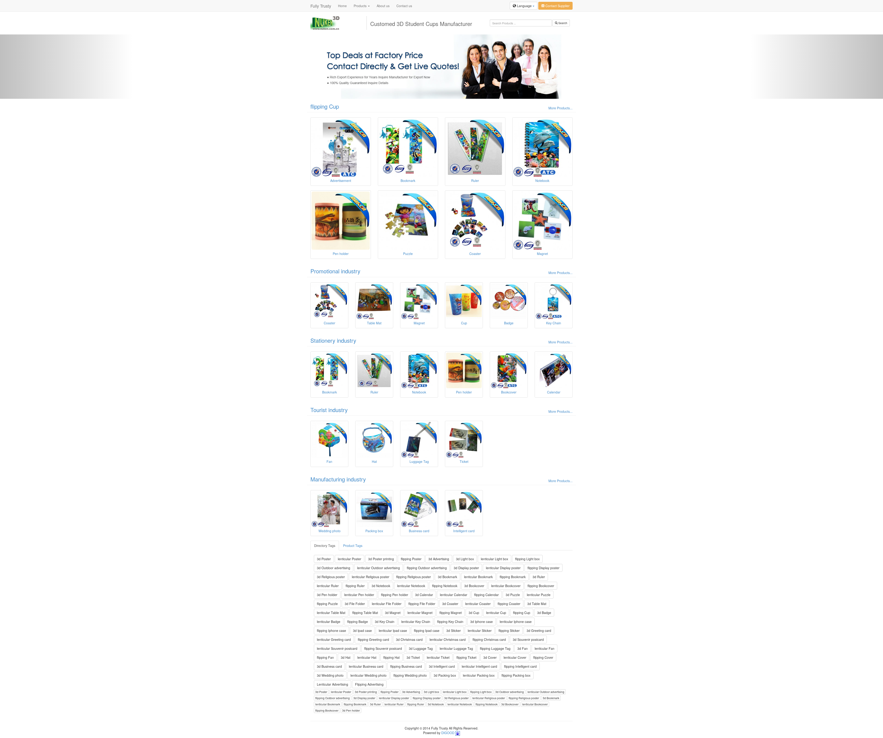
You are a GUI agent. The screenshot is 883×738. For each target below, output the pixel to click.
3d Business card (329, 666)
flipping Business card (406, 666)
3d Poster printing (381, 559)
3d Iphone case (481, 621)
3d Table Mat (536, 603)
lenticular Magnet (420, 612)
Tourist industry (329, 410)
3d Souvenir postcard (528, 639)
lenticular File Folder (386, 603)
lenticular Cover (515, 657)
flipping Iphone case (331, 630)
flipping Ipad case (426, 630)
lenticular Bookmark (478, 576)
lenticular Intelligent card (479, 666)
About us (383, 5)
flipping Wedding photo (410, 675)
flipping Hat (391, 657)
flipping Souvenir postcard (383, 648)
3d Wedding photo (330, 675)
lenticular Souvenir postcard (337, 648)
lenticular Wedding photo (368, 675)
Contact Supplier (557, 5)
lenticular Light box (494, 559)
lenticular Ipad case (393, 630)
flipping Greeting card (373, 639)
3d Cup (474, 612)
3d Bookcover (474, 585)
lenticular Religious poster (370, 576)
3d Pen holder (327, 594)
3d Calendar (424, 594)
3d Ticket (413, 657)
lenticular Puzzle (538, 594)
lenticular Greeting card (334, 639)
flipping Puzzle (327, 603)
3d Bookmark (447, 576)
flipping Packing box (516, 675)
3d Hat (345, 657)
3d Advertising (438, 559)
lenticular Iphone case (516, 621)
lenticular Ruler (328, 585)
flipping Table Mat (365, 612)
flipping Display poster (543, 568)
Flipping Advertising (369, 684)
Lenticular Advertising (332, 684)
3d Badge (544, 612)
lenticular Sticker (480, 630)
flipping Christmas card (489, 639)
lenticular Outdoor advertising (378, 568)
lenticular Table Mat (331, 612)
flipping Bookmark (513, 576)
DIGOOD (447, 732)
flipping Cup (324, 106)
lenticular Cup (496, 612)
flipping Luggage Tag (495, 648)
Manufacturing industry (338, 479)
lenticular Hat (366, 657)
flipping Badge (357, 621)
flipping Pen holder (394, 594)
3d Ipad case (362, 630)
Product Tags (352, 545)
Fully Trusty (320, 6)
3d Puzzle (513, 594)
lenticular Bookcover (506, 585)
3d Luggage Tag (421, 648)
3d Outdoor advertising (333, 568)
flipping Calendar (486, 594)
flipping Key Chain (450, 621)
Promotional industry (335, 271)
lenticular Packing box (479, 675)
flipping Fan (325, 657)
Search (562, 23)
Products (360, 5)
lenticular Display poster (503, 568)
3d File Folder (355, 603)
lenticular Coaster (478, 603)
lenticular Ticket (438, 657)
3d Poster (324, 559)
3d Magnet (393, 612)
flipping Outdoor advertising (427, 568)
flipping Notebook (444, 585)
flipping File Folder (421, 603)
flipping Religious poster (413, 576)
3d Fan (522, 648)
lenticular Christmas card (448, 639)
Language (524, 5)
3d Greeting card (539, 630)
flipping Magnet (450, 612)
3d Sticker (453, 630)
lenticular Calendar (453, 594)
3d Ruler (539, 576)
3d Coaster (450, 603)
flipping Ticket (466, 657)
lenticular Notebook (411, 585)
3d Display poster (466, 568)
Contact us (404, 5)
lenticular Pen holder (359, 594)
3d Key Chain (384, 621)
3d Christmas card (409, 639)
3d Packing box (445, 675)
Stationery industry (333, 340)
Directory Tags (324, 545)
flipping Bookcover (541, 585)
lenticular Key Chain (415, 621)
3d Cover (490, 657)
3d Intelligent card (442, 666)
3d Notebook (381, 585)
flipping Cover (543, 657)
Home (342, 5)
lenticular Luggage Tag (456, 648)
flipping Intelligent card (520, 666)
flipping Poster (411, 559)
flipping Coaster (509, 603)
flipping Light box (527, 559)
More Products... (560, 108)
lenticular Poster (349, 559)
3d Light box (465, 559)
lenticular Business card (366, 666)
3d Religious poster (331, 576)
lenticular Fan (544, 648)
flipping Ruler (355, 585)
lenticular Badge (328, 621)
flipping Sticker (509, 630)
